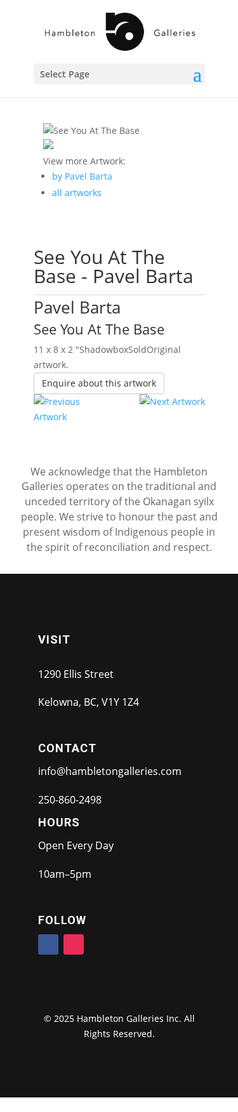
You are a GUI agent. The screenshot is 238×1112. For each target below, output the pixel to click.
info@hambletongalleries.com (110, 771)
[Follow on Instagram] (73, 944)
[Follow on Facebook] (48, 944)
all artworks (77, 193)
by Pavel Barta (82, 176)
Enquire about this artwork (99, 383)
